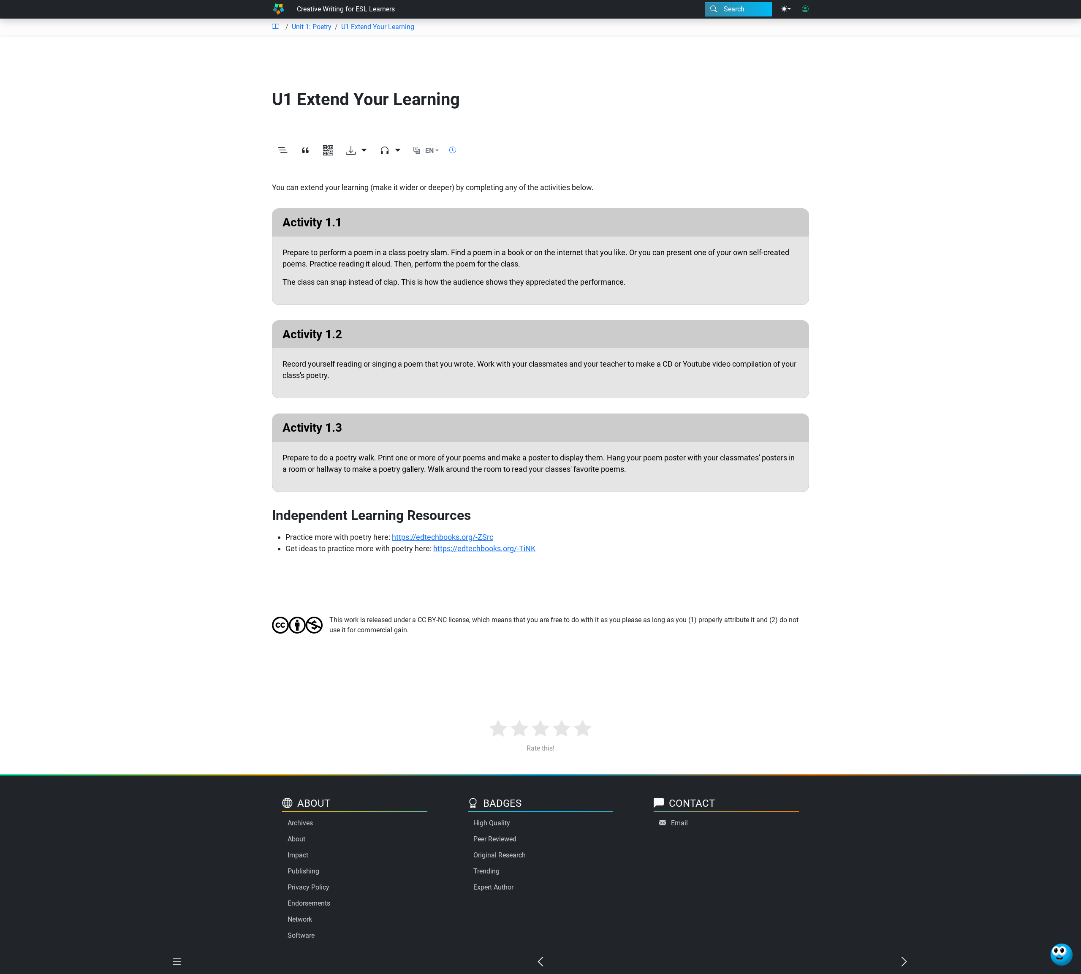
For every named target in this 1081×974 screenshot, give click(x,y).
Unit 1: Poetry (311, 27)
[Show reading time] (452, 150)
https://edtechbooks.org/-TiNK (484, 548)
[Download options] (356, 150)
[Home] (278, 9)
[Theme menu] (785, 9)
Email (679, 823)
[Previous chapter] (540, 962)
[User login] (805, 9)
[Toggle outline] (282, 150)
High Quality (491, 823)
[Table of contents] (275, 27)
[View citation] (305, 150)
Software (301, 935)
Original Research (499, 855)
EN (429, 151)
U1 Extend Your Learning (377, 27)
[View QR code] (328, 150)
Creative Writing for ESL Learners (346, 9)
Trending (486, 871)
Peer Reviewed (494, 839)
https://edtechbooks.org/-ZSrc (442, 537)
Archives (300, 823)
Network (300, 919)
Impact (298, 855)
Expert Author (493, 887)
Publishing (303, 871)
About (296, 839)
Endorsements (309, 903)
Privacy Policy (308, 887)
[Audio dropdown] (390, 150)
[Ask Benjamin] (1062, 955)
